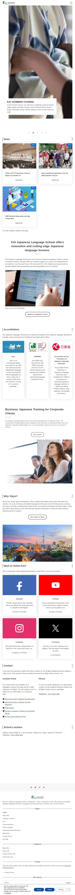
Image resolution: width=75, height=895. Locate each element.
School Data (6, 857)
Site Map (5, 839)
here (26, 230)
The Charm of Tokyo (37, 517)
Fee (4, 821)
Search (68, 883)
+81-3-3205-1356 (53, 694)
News (4, 848)
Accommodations (8, 824)
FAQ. (47, 673)
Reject (50, 890)
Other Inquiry (9, 708)
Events (5, 851)
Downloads (6, 833)
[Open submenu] (71, 854)
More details (37, 434)
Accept (39, 890)
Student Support (8, 827)
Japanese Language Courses (37, 314)
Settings (60, 890)
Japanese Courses (8, 818)
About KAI (6, 815)
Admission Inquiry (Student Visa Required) (20, 699)
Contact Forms (7, 836)
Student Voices (7, 854)
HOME (5, 812)
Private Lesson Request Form (15, 716)
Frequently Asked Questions (12, 830)
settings (8, 893)
